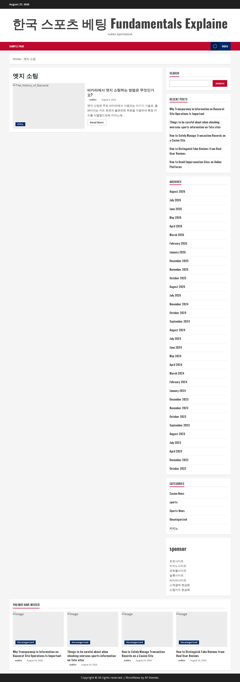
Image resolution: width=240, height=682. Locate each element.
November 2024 (179, 304)
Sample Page (16, 46)
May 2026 (175, 217)
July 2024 (175, 339)
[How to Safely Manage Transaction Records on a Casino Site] (147, 629)
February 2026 (178, 243)
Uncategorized (178, 519)
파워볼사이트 (178, 571)
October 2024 (178, 313)
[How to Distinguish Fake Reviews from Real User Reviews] (201, 629)
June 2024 (176, 347)
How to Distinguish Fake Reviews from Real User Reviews (200, 653)
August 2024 (177, 330)
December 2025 (179, 261)
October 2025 (178, 278)
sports (174, 502)
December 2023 (179, 399)
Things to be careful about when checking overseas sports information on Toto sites (91, 655)
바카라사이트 (178, 580)
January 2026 (178, 252)
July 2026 (175, 200)
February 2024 (178, 382)
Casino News (177, 493)
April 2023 (176, 451)
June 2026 (176, 209)
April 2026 (176, 226)
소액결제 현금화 (180, 585)
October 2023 (178, 416)
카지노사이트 (178, 566)
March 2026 (177, 235)
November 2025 (179, 269)
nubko (92, 99)
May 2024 (175, 356)
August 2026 (177, 191)
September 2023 (180, 425)
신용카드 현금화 (180, 590)
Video (225, 46)
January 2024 (178, 391)
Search (174, 73)
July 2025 (175, 295)
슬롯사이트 (177, 575)
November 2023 (179, 408)
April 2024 (176, 365)
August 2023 (177, 434)
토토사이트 (177, 561)
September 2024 (180, 321)
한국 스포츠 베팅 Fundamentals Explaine (120, 22)
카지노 (20, 124)
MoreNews (133, 678)
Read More (98, 123)
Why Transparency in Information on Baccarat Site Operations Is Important (37, 653)
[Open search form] (207, 46)
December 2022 (179, 460)
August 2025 (177, 287)
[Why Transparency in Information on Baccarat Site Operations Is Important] (38, 629)
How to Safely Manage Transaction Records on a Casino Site (143, 653)
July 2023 (175, 443)
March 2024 (177, 373)
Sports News (177, 511)
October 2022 (178, 468)
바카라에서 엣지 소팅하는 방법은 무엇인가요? (49, 106)
